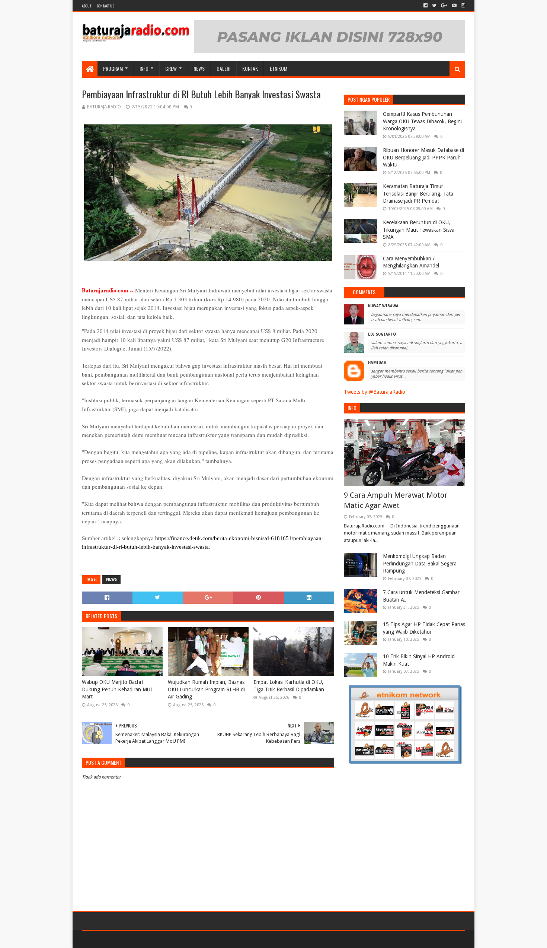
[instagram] (462, 5)
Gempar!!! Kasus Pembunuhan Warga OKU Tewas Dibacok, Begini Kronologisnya (422, 121)
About (86, 6)
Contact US (105, 6)
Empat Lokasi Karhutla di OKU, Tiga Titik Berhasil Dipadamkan (288, 685)
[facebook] (425, 5)
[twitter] (434, 5)
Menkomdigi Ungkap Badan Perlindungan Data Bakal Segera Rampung (420, 563)
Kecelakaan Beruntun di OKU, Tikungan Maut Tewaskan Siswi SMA (418, 229)
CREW (171, 68)
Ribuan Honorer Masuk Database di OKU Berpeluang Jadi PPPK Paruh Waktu (423, 157)
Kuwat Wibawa (383, 306)
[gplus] (444, 5)
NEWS (199, 68)
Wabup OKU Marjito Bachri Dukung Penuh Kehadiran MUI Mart (117, 689)
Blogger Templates (165, 939)
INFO (144, 68)
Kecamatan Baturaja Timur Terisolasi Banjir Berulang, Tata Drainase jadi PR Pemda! (418, 193)
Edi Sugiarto (382, 334)
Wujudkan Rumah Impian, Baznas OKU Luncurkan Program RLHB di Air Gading (206, 689)
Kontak (250, 68)
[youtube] (454, 5)
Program (113, 68)
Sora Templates (123, 939)
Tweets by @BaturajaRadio (374, 392)
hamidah (377, 363)
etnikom (278, 68)
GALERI (223, 68)
